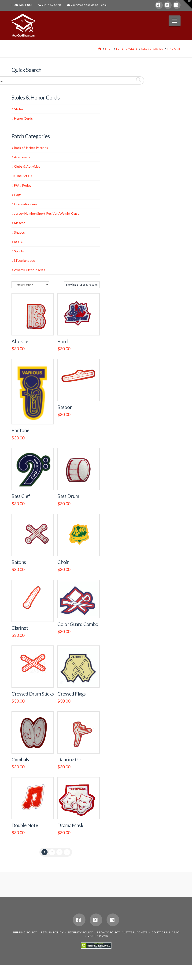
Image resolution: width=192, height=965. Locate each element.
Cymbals (20, 759)
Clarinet (19, 628)
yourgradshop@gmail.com (89, 4)
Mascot (19, 223)
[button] (175, 20)
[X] (168, 5)
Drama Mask (70, 825)
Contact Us (160, 932)
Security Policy (80, 932)
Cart (91, 935)
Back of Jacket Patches (31, 148)
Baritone (20, 430)
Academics (22, 157)
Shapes (19, 232)
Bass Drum (68, 496)
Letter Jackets (136, 932)
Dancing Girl (69, 759)
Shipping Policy (24, 932)
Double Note (24, 825)
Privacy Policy (108, 932)
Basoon (64, 407)
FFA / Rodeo (23, 185)
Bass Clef (20, 496)
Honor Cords (23, 118)
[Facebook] (159, 5)
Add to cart (34, 327)
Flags (18, 195)
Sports (19, 251)
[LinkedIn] (177, 5)
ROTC (18, 242)
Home (103, 935)
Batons (18, 562)
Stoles (18, 109)
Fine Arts (22, 176)
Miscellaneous (24, 260)
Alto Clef (20, 341)
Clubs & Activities (27, 166)
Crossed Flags (71, 693)
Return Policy (52, 932)
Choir (63, 562)
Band (62, 341)
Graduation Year (26, 204)
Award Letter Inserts (29, 270)
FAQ (177, 932)
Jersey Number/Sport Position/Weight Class (46, 213)
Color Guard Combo (77, 624)
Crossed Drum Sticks (32, 693)
